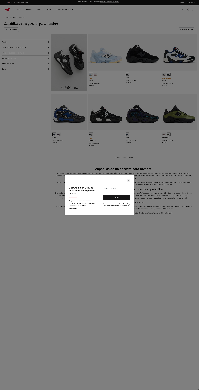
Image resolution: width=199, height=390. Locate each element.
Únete (117, 197)
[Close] (128, 180)
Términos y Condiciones (112, 205)
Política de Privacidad (123, 204)
